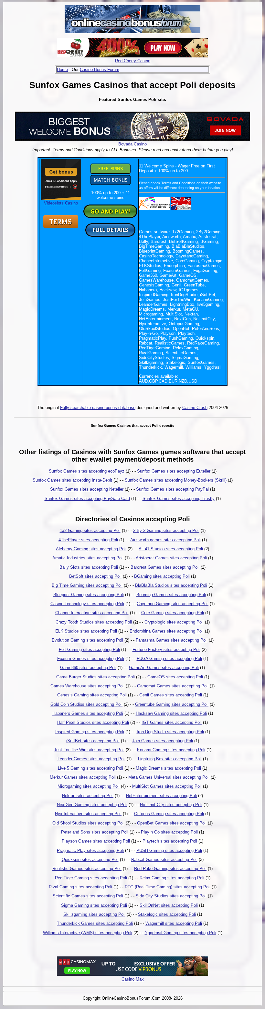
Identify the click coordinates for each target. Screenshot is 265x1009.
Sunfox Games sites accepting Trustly (179, 498)
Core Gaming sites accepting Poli (172, 612)
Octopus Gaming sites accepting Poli (169, 813)
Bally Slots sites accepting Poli (88, 567)
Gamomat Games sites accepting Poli (172, 686)
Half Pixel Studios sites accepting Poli (93, 722)
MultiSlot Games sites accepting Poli (167, 786)
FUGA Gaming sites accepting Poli (169, 658)
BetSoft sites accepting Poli (95, 576)
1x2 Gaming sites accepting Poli (90, 530)
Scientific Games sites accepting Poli (88, 896)
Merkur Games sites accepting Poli (83, 777)
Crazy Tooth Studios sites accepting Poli (94, 622)
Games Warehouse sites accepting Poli (87, 686)
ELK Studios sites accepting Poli (86, 631)
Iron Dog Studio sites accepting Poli (170, 731)
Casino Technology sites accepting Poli (87, 603)
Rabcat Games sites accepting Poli (164, 859)
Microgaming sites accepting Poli (89, 786)
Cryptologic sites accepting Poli (174, 622)
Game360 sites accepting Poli (88, 667)
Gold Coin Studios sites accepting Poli (86, 704)
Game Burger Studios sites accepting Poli (95, 676)
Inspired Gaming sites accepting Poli (89, 731)
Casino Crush (194, 407)
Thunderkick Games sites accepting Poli (95, 923)
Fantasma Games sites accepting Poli (171, 640)
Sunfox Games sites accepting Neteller (86, 489)
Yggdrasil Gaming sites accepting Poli (180, 932)
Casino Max (133, 979)
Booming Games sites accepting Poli (171, 594)
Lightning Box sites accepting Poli (170, 758)
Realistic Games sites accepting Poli (87, 868)
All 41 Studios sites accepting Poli (171, 548)
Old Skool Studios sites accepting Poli (88, 823)
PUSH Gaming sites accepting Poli (169, 850)
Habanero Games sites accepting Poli (87, 713)
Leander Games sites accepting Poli (91, 758)
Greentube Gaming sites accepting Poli (171, 704)
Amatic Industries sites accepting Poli (87, 557)
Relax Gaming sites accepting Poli (172, 877)
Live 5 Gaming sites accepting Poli (90, 768)
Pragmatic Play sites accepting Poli (90, 850)
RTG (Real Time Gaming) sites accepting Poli (167, 886)
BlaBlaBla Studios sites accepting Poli (171, 585)
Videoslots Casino (61, 203)
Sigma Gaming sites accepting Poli (94, 905)
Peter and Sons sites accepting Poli (94, 832)
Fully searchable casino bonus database (97, 407)
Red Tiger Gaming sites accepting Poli (91, 877)
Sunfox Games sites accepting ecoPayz (86, 471)
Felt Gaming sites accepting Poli (89, 649)
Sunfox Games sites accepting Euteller (173, 471)
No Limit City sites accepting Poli (171, 804)
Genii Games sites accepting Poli (170, 695)
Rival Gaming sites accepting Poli (80, 886)
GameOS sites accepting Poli (175, 676)
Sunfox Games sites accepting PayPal (172, 489)
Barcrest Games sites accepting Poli (165, 567)
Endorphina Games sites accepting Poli (167, 631)
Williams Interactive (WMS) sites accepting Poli (87, 932)
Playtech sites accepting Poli (170, 841)
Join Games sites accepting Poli (162, 740)
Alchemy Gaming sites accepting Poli (91, 548)
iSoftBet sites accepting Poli (93, 740)
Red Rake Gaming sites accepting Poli (170, 868)
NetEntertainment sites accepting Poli (161, 795)
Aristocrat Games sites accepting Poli (171, 557)
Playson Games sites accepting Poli (96, 841)
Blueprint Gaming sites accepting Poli (88, 594)
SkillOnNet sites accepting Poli (169, 905)
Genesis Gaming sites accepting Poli (92, 695)
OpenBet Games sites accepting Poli (172, 823)
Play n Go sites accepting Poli (169, 832)
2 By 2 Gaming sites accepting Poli (166, 530)
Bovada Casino (132, 144)
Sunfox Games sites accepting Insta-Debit (72, 480)
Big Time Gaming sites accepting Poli (87, 585)
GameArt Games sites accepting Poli (164, 667)
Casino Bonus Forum (99, 69)
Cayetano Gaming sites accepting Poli (172, 603)
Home (62, 69)
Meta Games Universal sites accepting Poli (168, 777)
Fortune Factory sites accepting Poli (166, 649)
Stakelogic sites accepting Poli (167, 914)
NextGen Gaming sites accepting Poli (92, 804)
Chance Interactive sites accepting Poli (92, 612)
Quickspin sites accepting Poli (90, 859)
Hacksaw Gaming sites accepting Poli (171, 713)
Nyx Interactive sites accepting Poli (88, 813)
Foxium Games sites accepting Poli (90, 658)
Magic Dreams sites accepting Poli (168, 768)
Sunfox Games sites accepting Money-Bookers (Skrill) (176, 480)
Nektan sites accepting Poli (87, 795)
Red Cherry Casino (132, 60)
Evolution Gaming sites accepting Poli (87, 640)
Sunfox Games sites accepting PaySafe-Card (87, 498)
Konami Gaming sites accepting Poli (171, 749)
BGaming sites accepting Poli (162, 576)
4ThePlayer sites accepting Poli (88, 539)
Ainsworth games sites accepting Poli (165, 539)
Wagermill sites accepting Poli (173, 923)
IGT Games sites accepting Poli (172, 722)
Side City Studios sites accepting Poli (171, 896)
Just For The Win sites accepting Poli (89, 749)
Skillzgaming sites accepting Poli (94, 914)
